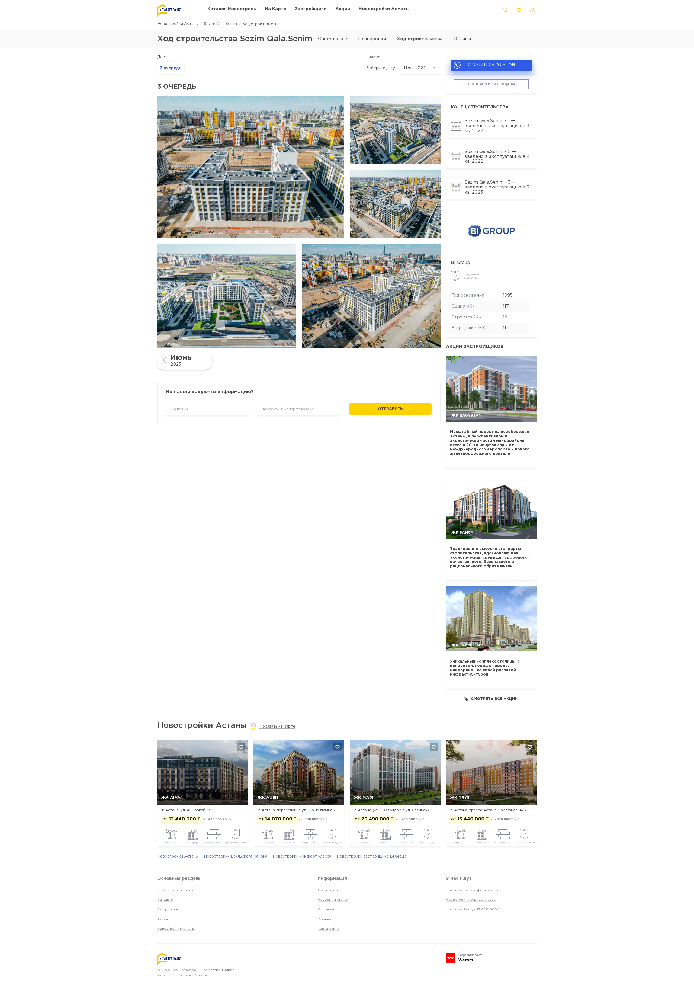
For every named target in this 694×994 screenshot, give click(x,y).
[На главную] (177, 10)
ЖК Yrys (460, 797)
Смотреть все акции (494, 699)
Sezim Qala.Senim (220, 23)
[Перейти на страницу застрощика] (491, 231)
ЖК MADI (364, 797)
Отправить (390, 409)
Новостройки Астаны (177, 23)
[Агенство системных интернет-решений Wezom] (464, 958)
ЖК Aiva (171, 797)
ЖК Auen (268, 797)
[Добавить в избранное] (241, 747)
